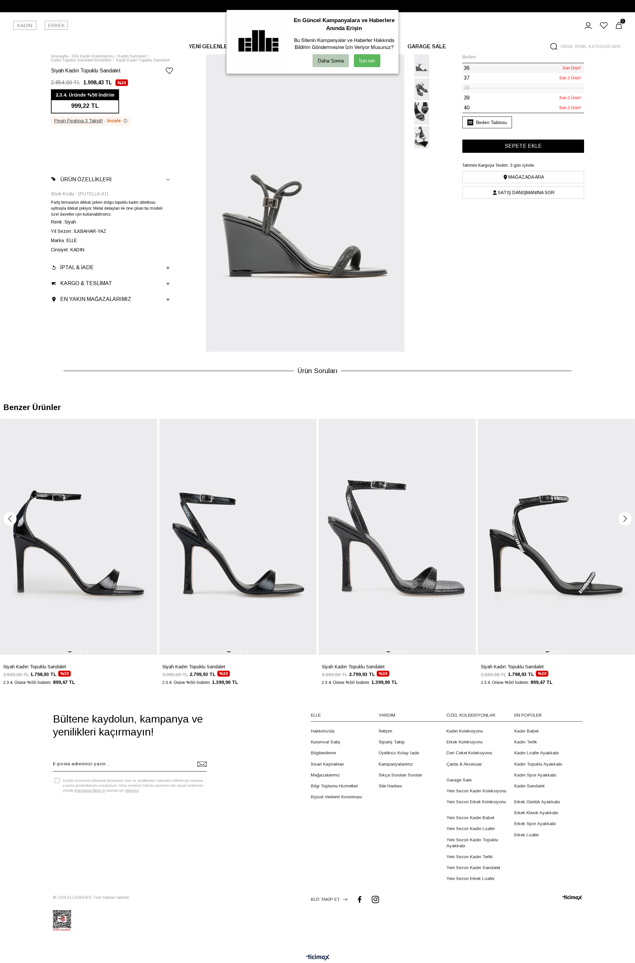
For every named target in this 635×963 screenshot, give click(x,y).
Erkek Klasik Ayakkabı (536, 812)
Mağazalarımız (325, 775)
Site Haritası (390, 785)
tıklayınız (132, 790)
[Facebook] (360, 899)
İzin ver (367, 60)
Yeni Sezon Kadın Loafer (470, 828)
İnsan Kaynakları (327, 764)
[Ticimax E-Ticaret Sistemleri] (317, 957)
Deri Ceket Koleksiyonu (469, 752)
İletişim (385, 731)
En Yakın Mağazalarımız (95, 299)
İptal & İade (77, 267)
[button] (10, 518)
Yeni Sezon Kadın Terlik (469, 856)
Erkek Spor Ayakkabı (535, 823)
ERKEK (56, 25)
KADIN (24, 25)
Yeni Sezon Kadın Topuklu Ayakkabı (472, 842)
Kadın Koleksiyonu (464, 731)
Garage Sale (459, 779)
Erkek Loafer (526, 834)
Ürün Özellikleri (85, 179)
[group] (78, 556)
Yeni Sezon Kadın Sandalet (473, 867)
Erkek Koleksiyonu (464, 741)
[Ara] (553, 46)
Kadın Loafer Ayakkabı (536, 752)
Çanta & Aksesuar (464, 764)
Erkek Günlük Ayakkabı (537, 801)
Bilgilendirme (323, 752)
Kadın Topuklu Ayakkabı (538, 764)
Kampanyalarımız (396, 764)
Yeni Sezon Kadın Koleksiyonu (476, 790)
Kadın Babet (526, 731)
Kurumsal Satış (325, 741)
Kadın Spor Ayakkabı (535, 775)
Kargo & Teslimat (86, 283)
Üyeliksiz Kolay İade (399, 752)
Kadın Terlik (525, 741)
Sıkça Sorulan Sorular (400, 775)
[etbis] (62, 920)
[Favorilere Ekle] (169, 71)
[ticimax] (572, 897)
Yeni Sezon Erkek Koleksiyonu (476, 801)
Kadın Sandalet (529, 785)
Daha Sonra (331, 60)
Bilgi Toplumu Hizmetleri (334, 785)
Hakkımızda (322, 731)
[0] (619, 25)
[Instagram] (375, 899)
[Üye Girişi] (588, 25)
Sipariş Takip (392, 741)
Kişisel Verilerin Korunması (336, 796)
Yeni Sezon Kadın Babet (470, 817)
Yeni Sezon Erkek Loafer (470, 878)
